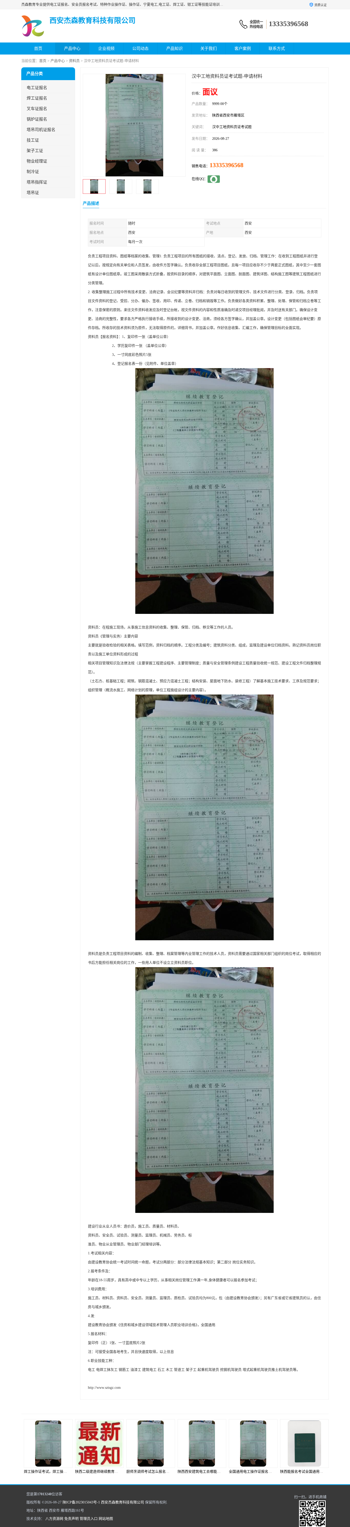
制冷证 (33, 171)
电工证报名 (37, 88)
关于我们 (208, 48)
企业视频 (106, 48)
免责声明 (71, 1519)
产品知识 (174, 48)
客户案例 (242, 48)
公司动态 (140, 48)
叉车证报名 (37, 108)
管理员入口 (89, 1519)
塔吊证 (33, 192)
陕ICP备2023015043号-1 (81, 1502)
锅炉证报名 (37, 119)
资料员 (74, 61)
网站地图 (106, 1519)
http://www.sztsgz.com (104, 1388)
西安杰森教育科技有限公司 (122, 1502)
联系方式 (277, 48)
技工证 (33, 140)
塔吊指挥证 (37, 182)
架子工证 (35, 150)
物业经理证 (37, 161)
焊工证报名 (37, 98)
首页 (38, 48)
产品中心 (72, 48)
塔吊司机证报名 (41, 129)
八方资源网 (54, 1519)
